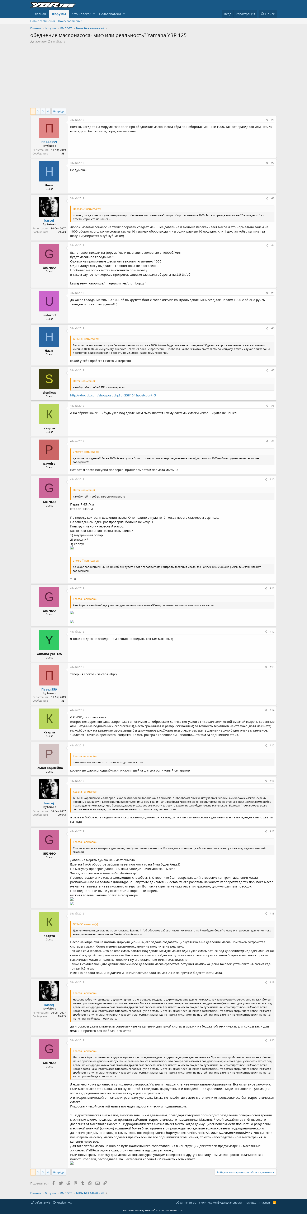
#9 (272, 441)
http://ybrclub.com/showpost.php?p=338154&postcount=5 (113, 395)
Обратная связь (186, 1202)
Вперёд (58, 111)
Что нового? (81, 14)
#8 (272, 406)
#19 (272, 982)
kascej (49, 220)
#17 (272, 831)
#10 (272, 479)
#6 (272, 328)
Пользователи (110, 14)
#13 (272, 667)
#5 (272, 293)
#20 (272, 1040)
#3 (272, 198)
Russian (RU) (64, 1202)
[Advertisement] (153, 74)
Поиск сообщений (70, 21)
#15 (272, 745)
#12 (272, 631)
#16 (272, 781)
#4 (272, 245)
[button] (94, 14)
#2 (272, 163)
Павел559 (39, 41)
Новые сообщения (42, 21)
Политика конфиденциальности (220, 1202)
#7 (272, 370)
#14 (272, 710)
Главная (39, 14)
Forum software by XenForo (153, 1210)
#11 (272, 588)
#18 (272, 913)
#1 (272, 120)
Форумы (59, 14)
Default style (42, 1202)
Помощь (250, 1202)
